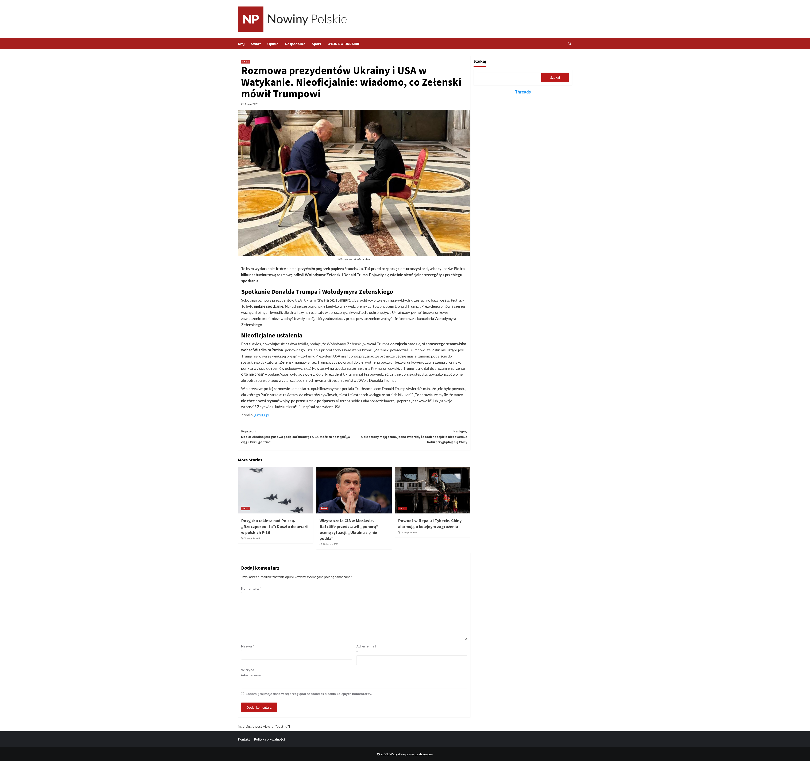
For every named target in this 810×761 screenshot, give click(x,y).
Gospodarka (295, 43)
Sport (316, 43)
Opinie (272, 43)
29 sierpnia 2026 (252, 538)
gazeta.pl (261, 415)
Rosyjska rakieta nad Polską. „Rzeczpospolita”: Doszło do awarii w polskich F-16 (274, 526)
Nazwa (247, 646)
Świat (256, 43)
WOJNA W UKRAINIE (344, 43)
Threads (523, 91)
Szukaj (480, 61)
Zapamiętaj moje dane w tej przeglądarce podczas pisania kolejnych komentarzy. (309, 694)
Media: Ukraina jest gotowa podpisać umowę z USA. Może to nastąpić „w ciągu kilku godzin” (295, 436)
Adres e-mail (366, 649)
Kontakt (244, 739)
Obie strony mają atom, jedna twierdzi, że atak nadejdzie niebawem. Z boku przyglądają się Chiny (414, 436)
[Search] (569, 43)
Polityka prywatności (269, 739)
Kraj (241, 43)
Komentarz (251, 588)
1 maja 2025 (251, 104)
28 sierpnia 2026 (330, 544)
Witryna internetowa (251, 672)
